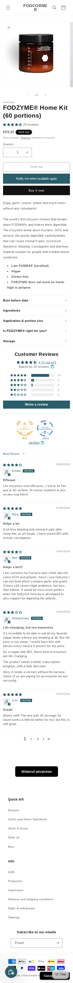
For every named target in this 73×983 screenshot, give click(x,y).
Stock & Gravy (18, 828)
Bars (11, 846)
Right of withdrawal (21, 908)
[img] (12, 465)
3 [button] (38, 739)
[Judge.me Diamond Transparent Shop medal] (45, 428)
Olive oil (13, 837)
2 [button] (31, 739)
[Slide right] (45, 94)
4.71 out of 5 (47, 362)
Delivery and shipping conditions (30, 899)
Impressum (16, 890)
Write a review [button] (36, 404)
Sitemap (13, 917)
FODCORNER (30, 975)
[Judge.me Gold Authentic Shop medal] (25, 428)
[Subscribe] (57, 943)
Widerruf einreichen (36, 772)
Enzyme (13, 810)
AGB (11, 872)
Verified (34, 442)
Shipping (25, 138)
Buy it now (36, 190)
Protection (15, 881)
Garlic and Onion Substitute (27, 819)
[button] (8, 7)
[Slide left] (27, 94)
